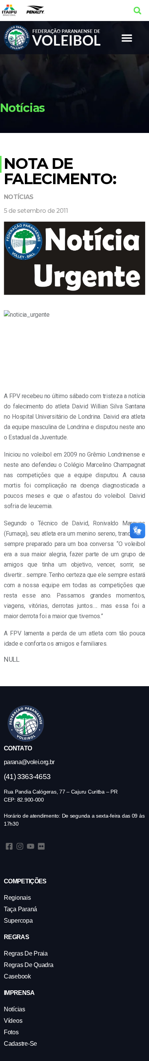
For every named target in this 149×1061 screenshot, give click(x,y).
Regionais (17, 897)
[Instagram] (20, 846)
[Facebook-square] (9, 846)
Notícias (19, 197)
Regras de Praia (26, 953)
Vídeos (13, 1020)
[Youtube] (30, 846)
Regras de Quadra (28, 965)
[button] (137, 10)
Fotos (11, 1032)
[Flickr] (41, 846)
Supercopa (18, 920)
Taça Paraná (20, 909)
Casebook (17, 976)
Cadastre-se (20, 1043)
